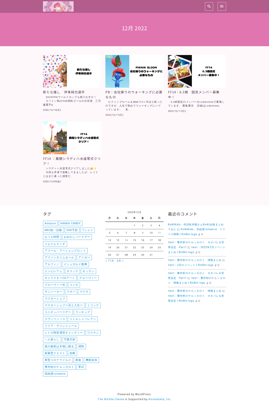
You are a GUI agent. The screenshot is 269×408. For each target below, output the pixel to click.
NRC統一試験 (53, 230)
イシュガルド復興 (75, 264)
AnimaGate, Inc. (159, 399)
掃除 (81, 346)
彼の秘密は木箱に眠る (59, 346)
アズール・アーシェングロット (65, 250)
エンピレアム (53, 271)
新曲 (78, 360)
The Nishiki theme (111, 399)
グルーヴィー (88, 278)
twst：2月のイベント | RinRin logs (191, 265)
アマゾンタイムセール (59, 257)
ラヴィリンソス (55, 319)
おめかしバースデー (77, 237)
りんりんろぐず (55, 244)
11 (159, 232)
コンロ (74, 284)
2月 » (120, 260)
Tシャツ (87, 230)
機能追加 (91, 360)
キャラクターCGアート (60, 278)
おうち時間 (52, 237)
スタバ (71, 291)
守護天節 (69, 339)
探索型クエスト (55, 353)
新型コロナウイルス (58, 360)
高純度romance (55, 373)
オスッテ (72, 271)
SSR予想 (72, 230)
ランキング (82, 312)
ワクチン (93, 332)
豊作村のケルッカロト (59, 367)
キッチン (88, 271)
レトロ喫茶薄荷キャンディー (64, 332)
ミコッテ (93, 305)
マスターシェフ (55, 298)
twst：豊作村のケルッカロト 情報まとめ (195, 260)
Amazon (50, 223)
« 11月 (109, 260)
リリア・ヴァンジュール (61, 326)
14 (126, 240)
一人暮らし (52, 339)
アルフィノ (52, 264)
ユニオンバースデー (58, 312)
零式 (81, 367)
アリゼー (84, 257)
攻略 (72, 353)
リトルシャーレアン (83, 319)
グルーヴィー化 (55, 284)
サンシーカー (53, 291)
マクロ (84, 291)
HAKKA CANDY (70, 223)
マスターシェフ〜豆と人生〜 (64, 305)
